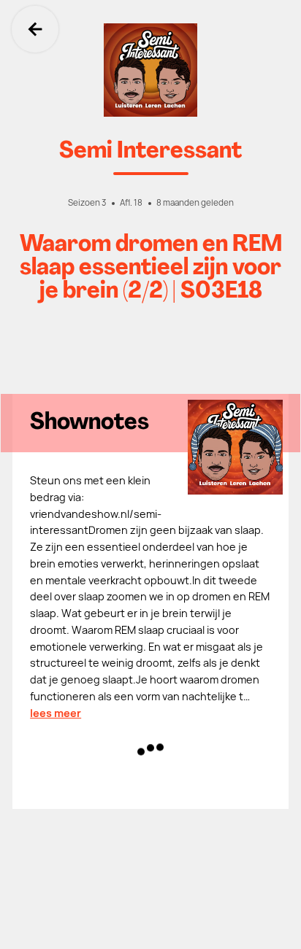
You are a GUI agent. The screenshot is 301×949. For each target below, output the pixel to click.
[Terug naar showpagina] (150, 70)
